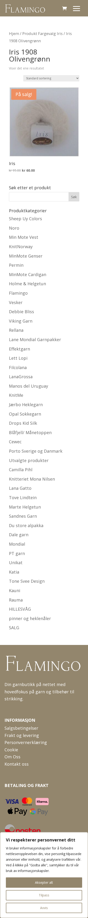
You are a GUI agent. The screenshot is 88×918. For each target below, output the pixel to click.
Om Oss (12, 757)
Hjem (14, 33)
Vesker (16, 302)
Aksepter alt (44, 882)
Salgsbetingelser (21, 728)
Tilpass (44, 895)
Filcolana (18, 367)
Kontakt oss (16, 764)
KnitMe (16, 395)
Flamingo (18, 293)
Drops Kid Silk (23, 423)
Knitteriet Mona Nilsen (32, 479)
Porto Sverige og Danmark (35, 451)
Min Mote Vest (23, 237)
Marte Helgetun (25, 507)
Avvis (44, 908)
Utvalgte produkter (29, 460)
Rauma (16, 600)
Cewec (15, 441)
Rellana (16, 330)
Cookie (11, 749)
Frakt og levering (21, 735)
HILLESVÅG (20, 609)
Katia (14, 572)
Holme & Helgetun (27, 283)
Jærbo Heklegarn (26, 404)
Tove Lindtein (23, 497)
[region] (44, 875)
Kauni (14, 590)
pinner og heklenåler (30, 618)
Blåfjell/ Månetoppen (30, 432)
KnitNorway (21, 246)
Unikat (16, 562)
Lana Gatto (20, 488)
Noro (14, 228)
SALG (14, 627)
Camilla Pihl (20, 469)
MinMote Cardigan (27, 274)
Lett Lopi (18, 358)
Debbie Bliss (21, 311)
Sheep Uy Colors (25, 218)
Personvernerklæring (25, 742)
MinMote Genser (25, 256)
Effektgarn (19, 349)
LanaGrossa (21, 376)
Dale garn (18, 534)
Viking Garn (20, 321)
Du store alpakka (26, 525)
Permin (16, 265)
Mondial (17, 544)
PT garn (17, 553)
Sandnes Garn (23, 516)
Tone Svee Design (27, 581)
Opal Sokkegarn (25, 414)
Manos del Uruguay (28, 386)
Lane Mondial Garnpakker (35, 339)
